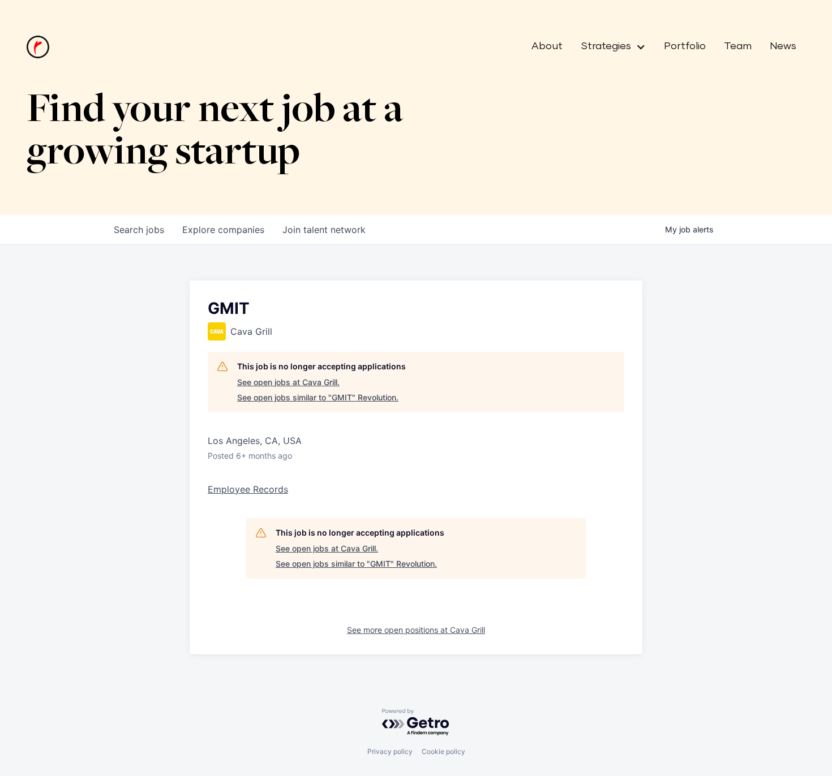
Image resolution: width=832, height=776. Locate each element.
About (547, 46)
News (783, 46)
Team (738, 46)
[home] (38, 47)
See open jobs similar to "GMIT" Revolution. (317, 397)
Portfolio (685, 46)
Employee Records (248, 489)
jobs (139, 229)
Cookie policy (443, 751)
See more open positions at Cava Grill (416, 630)
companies (223, 229)
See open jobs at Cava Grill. (288, 382)
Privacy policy (390, 751)
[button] (609, 47)
